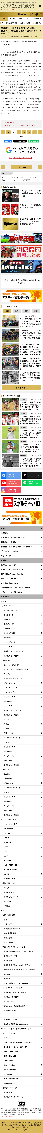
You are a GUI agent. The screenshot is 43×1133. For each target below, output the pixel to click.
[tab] (4, 19)
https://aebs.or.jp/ (7, 1116)
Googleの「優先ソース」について (20, 158)
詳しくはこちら (9, 9)
